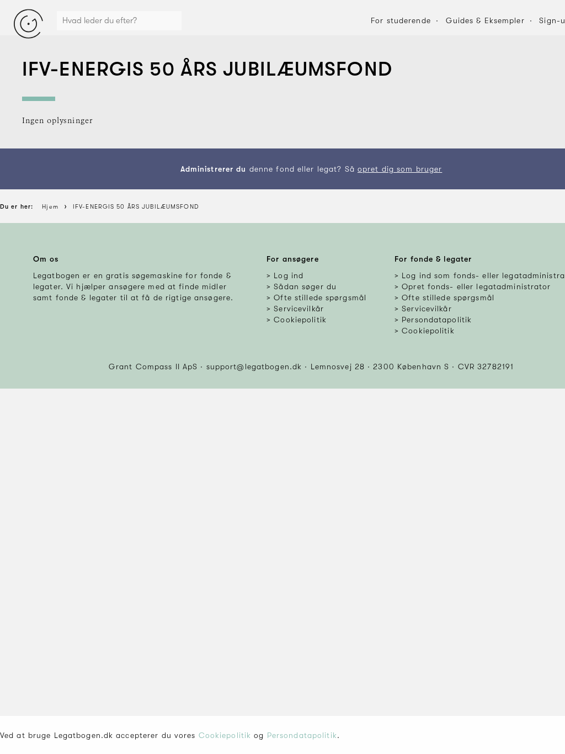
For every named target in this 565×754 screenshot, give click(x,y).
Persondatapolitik (302, 735)
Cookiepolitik (225, 735)
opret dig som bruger (400, 168)
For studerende (401, 20)
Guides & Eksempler (485, 20)
